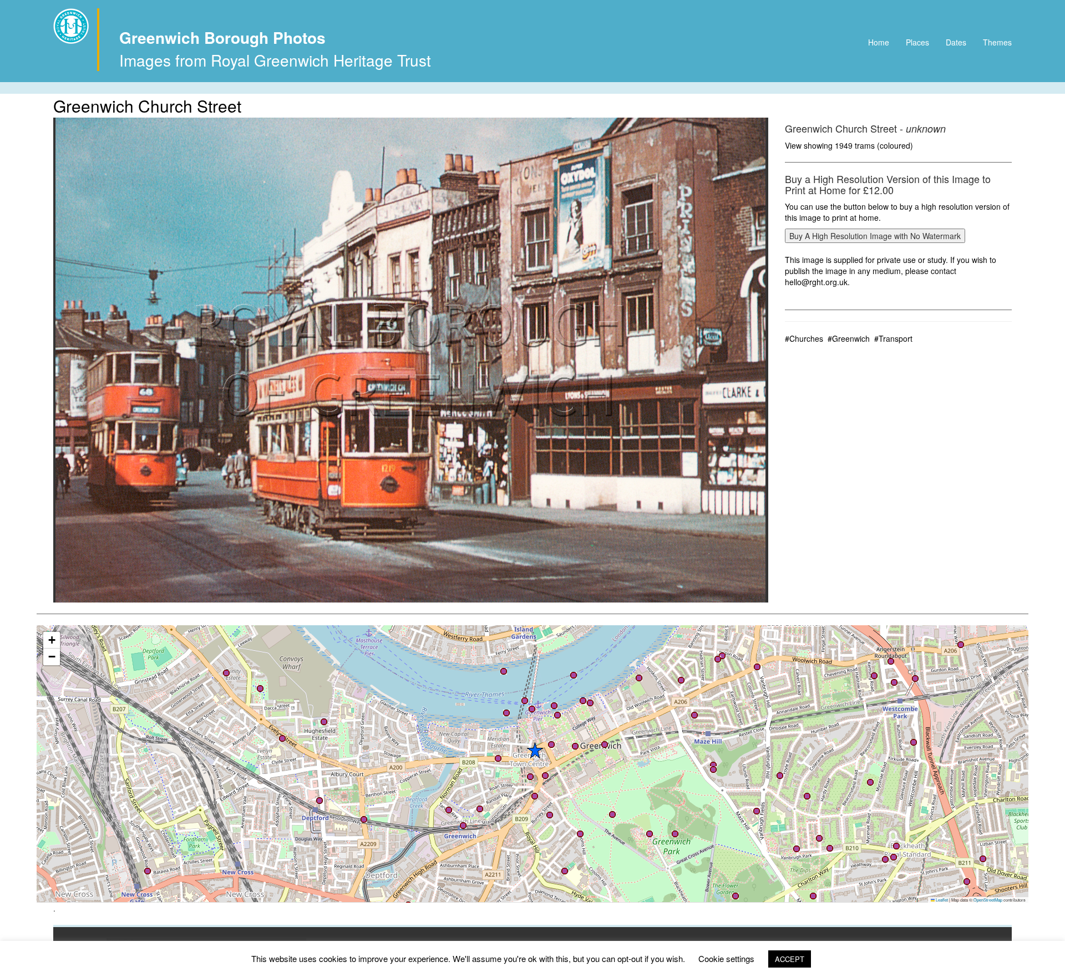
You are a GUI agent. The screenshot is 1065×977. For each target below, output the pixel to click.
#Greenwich (849, 338)
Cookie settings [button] (726, 958)
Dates (956, 42)
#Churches (804, 338)
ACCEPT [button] (789, 959)
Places (917, 42)
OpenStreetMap (987, 900)
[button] (604, 744)
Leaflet (941, 900)
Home (878, 42)
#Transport (893, 338)
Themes (997, 42)
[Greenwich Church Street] (410, 360)
